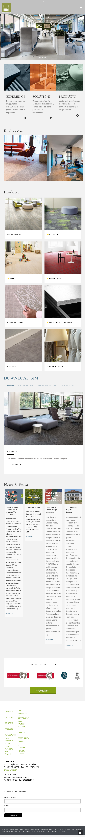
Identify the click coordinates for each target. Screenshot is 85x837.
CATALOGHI (22, 732)
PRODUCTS (9, 729)
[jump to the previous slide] (8, 158)
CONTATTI (21, 747)
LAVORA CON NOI (21, 752)
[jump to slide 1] (40, 57)
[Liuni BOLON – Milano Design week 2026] (53, 496)
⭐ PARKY (11, 278)
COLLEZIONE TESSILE (56, 366)
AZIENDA (9, 711)
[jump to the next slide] (79, 158)
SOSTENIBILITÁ (23, 738)
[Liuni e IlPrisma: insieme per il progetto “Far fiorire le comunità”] (14, 496)
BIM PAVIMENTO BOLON (9, 741)
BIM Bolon (10, 386)
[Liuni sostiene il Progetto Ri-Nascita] (73, 496)
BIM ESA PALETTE (25, 386)
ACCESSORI (12, 366)
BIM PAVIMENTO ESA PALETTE (9, 750)
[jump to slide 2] (42, 57)
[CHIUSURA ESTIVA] (33, 496)
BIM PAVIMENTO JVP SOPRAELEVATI (23, 714)
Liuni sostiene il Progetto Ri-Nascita (72, 509)
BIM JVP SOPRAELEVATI (48, 386)
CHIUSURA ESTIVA (33, 507)
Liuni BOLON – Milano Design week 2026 (51, 509)
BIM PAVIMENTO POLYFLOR (22, 724)
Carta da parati (15, 322)
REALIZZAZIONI (10, 735)
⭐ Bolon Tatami (54, 278)
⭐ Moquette (53, 235)
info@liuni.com (10, 770)
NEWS (21, 742)
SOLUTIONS (9, 723)
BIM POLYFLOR (68, 386)
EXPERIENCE (9, 717)
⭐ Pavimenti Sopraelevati (59, 322)
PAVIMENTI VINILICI (15, 235)
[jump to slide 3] (45, 57)
